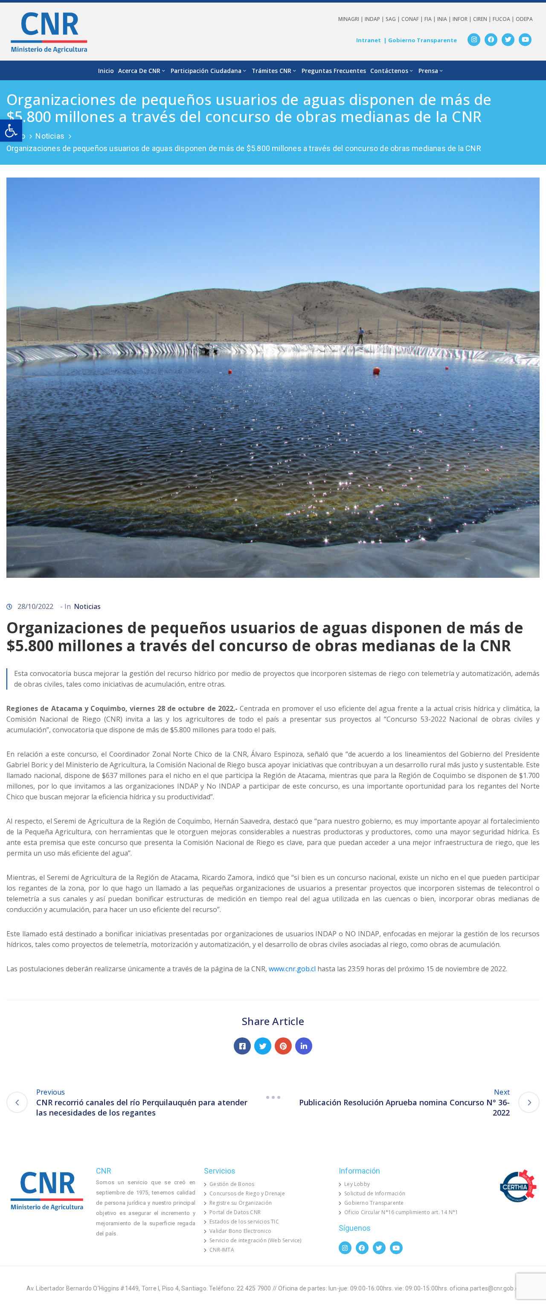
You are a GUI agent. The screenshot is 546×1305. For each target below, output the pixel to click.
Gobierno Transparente (374, 1202)
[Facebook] (491, 39)
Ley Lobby (357, 1184)
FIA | (430, 19)
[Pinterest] (283, 1045)
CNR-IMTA (221, 1249)
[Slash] (273, 1097)
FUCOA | (504, 19)
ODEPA (524, 19)
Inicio (106, 71)
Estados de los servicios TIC (244, 1221)
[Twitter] (508, 39)
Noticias (49, 135)
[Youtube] (525, 39)
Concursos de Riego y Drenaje (247, 1193)
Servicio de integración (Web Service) (255, 1240)
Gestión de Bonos (231, 1184)
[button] (11, 130)
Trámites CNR (271, 71)
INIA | (445, 19)
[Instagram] (474, 39)
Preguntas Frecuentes (334, 71)
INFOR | (463, 19)
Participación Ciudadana (206, 71)
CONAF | (412, 19)
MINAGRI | (351, 19)
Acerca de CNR (139, 71)
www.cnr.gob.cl (292, 968)
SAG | (393, 19)
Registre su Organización (240, 1202)
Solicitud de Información (374, 1193)
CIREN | (483, 19)
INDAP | (375, 19)
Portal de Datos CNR (235, 1212)
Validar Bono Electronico (240, 1231)
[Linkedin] (303, 1045)
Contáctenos (389, 71)
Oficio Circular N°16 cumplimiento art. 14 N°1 (401, 1212)
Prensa (428, 71)
